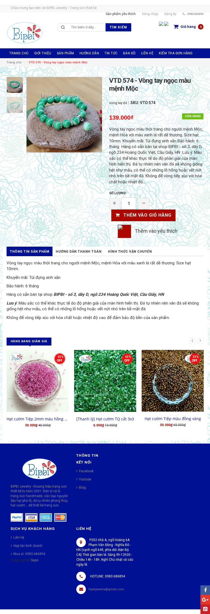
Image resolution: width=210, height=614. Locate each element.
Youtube (85, 479)
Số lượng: (118, 193)
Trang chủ (14, 62)
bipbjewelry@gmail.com (106, 589)
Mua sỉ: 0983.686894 (29, 554)
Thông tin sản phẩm (29, 251)
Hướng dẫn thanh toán (78, 251)
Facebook (86, 471)
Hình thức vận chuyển (130, 251)
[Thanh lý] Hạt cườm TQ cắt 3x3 (105, 418)
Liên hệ (18, 537)
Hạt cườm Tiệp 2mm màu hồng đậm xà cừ (38, 418)
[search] (87, 27)
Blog (82, 487)
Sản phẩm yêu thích (121, 14)
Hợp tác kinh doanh (27, 546)
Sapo (34, 560)
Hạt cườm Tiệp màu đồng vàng (173, 418)
